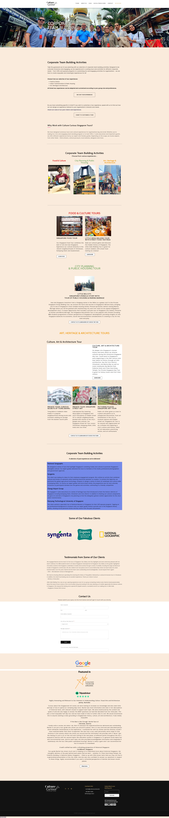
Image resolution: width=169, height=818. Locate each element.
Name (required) (64, 604)
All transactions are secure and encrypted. (111, 801)
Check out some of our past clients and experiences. (65, 110)
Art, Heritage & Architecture (109, 161)
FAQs (90, 3)
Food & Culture (59, 160)
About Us (84, 3)
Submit (65, 642)
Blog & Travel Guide (100, 3)
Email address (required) (66, 613)
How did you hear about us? (67, 621)
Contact (110, 3)
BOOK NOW (118, 3)
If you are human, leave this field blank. (69, 647)
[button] (48, 534)
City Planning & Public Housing (84, 161)
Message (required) (65, 628)
